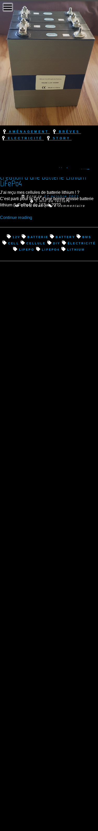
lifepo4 (51, 249)
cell (13, 243)
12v (16, 236)
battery (65, 236)
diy (56, 243)
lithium (76, 249)
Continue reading (16, 217)
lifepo (26, 249)
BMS (86, 236)
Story (61, 137)
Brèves (69, 131)
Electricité (25, 137)
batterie (37, 236)
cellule (35, 243)
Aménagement (28, 131)
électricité (82, 243)
